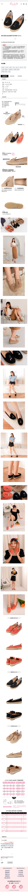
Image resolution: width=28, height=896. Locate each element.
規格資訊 (12, 76)
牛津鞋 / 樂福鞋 (4, 69)
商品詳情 (4, 76)
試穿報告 (20, 76)
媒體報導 (7, 876)
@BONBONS (6, 49)
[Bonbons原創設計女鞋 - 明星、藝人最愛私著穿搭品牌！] (14, 3)
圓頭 (10, 67)
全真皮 (7, 67)
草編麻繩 (10, 69)
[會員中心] (23, 4)
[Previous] (2, 20)
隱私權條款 (7, 878)
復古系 (17, 67)
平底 (14, 67)
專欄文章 (7, 874)
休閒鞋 (3, 67)
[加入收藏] (15, 39)
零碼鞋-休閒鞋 (16, 69)
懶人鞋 (21, 67)
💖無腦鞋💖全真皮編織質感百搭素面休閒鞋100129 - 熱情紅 (7, 857)
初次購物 (20, 870)
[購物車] (26, 4)
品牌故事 (7, 870)
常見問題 (20, 872)
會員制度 (20, 874)
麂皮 (9, 71)
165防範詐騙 (20, 876)
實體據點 (7, 872)
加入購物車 (10, 862)
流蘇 (25, 67)
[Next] (25, 20)
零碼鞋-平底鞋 (4, 71)
